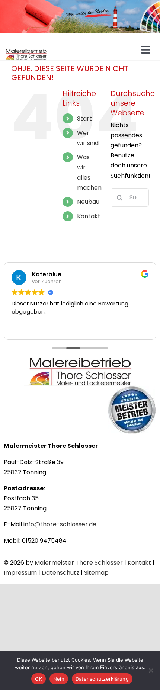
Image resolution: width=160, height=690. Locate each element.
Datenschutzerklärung (102, 679)
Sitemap (96, 572)
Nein (58, 679)
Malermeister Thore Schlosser (79, 562)
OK (38, 679)
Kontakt (88, 216)
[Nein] (150, 670)
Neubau (88, 202)
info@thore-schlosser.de (59, 524)
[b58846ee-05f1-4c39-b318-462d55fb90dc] (80, 358)
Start (84, 118)
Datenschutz (60, 572)
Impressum (20, 572)
